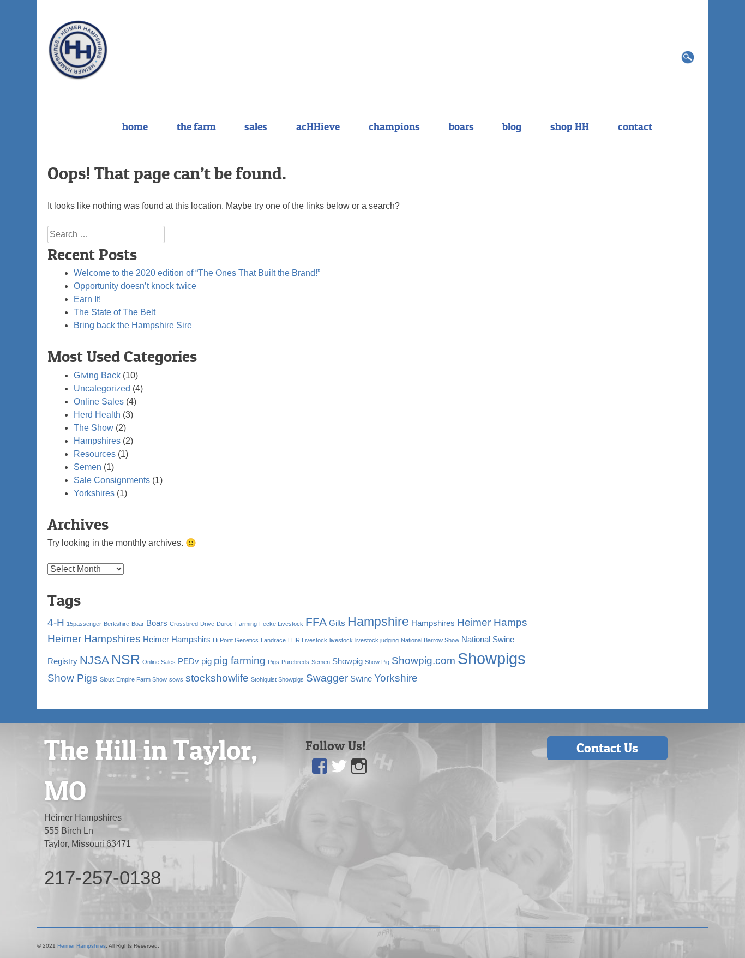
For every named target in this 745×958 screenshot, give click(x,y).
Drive (207, 623)
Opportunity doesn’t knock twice (135, 286)
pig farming (240, 660)
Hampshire (378, 621)
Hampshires (97, 440)
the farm (196, 126)
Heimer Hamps (492, 622)
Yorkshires (94, 493)
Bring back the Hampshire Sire (133, 325)
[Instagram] (359, 766)
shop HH (569, 126)
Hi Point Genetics (236, 640)
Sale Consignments (112, 480)
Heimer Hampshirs (177, 639)
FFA (316, 622)
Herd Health (97, 414)
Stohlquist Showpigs (277, 679)
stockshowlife (217, 678)
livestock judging (377, 640)
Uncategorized (102, 388)
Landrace (273, 640)
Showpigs (492, 658)
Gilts (337, 623)
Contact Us (607, 748)
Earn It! (87, 299)
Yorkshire (396, 678)
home (135, 126)
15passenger (84, 623)
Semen (87, 467)
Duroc (225, 623)
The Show (93, 427)
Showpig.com (423, 660)
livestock (341, 640)
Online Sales (99, 401)
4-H (55, 622)
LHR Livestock (307, 640)
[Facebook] (319, 766)
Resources (95, 454)
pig (206, 661)
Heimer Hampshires (94, 638)
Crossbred (184, 623)
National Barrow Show (430, 640)
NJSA (94, 660)
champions (394, 126)
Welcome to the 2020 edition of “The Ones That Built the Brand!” (197, 273)
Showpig (347, 661)
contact (635, 126)
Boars (156, 623)
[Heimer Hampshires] (78, 49)
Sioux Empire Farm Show (133, 679)
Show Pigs (72, 678)
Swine (361, 678)
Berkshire (116, 623)
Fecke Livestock (281, 623)
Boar (137, 623)
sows (176, 679)
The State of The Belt (114, 312)
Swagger (327, 678)
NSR (125, 659)
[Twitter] (339, 766)
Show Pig (377, 662)
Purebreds (295, 662)
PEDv (188, 661)
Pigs (273, 662)
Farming (246, 623)
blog (511, 126)
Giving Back (97, 375)
